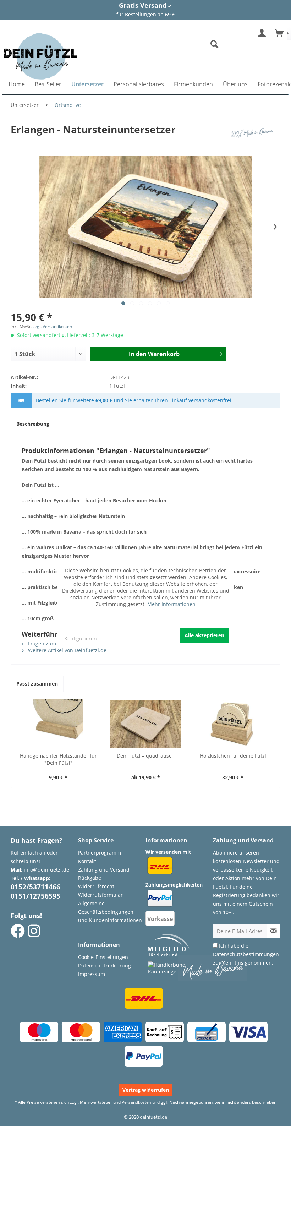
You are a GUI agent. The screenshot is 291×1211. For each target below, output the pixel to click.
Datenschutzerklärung (104, 965)
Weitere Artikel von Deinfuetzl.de (66, 650)
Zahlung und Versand (104, 869)
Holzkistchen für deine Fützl (233, 755)
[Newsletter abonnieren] (273, 931)
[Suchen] (214, 44)
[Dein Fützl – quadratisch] (145, 724)
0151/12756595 (35, 896)
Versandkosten (136, 1102)
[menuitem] (179, 44)
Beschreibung (32, 423)
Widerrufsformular (100, 894)
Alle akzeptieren (204, 635)
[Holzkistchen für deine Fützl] (233, 724)
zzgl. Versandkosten (52, 326)
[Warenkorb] (280, 33)
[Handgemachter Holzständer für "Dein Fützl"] (58, 724)
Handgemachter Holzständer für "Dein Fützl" (58, 759)
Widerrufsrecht (96, 886)
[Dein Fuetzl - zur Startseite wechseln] (40, 56)
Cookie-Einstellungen (103, 957)
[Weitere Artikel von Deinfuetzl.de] (253, 136)
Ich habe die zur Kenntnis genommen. (246, 954)
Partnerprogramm (99, 852)
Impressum (91, 974)
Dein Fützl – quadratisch (146, 755)
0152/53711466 (35, 886)
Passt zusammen (37, 683)
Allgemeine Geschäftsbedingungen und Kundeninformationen (110, 912)
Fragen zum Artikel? (51, 643)
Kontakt (87, 861)
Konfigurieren (80, 638)
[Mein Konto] (262, 33)
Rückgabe (89, 877)
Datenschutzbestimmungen (246, 954)
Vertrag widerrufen (145, 1089)
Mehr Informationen (171, 604)
